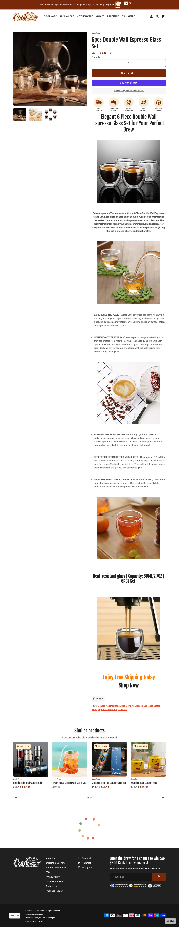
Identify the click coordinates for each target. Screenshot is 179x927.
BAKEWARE (113, 16)
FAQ (47, 872)
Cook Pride (40, 910)
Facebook (86, 858)
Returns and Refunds (55, 867)
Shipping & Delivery (55, 862)
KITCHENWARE (85, 16)
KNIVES (100, 16)
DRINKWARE (128, 16)
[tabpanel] (30, 765)
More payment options (129, 91)
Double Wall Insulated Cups (111, 705)
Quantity (96, 57)
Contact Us (51, 886)
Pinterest (86, 862)
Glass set (122, 709)
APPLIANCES (66, 16)
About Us (50, 858)
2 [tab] (91, 798)
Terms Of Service (54, 881)
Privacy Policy (52, 876)
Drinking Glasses (134, 705)
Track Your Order (54, 890)
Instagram (86, 867)
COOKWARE (50, 16)
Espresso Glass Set (107, 709)
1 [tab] (88, 798)
